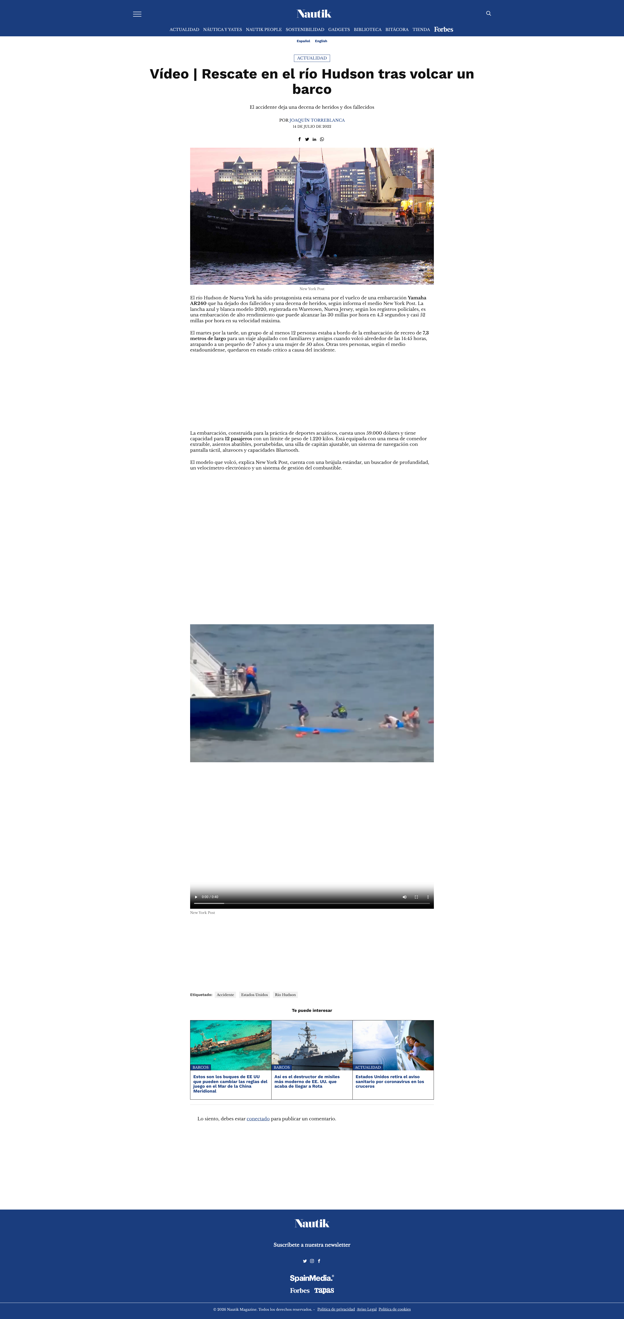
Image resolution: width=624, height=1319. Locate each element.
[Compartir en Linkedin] (314, 139)
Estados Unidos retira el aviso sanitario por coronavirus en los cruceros (390, 1082)
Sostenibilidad (305, 29)
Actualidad (184, 29)
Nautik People (264, 29)
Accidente (225, 995)
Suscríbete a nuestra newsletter (312, 1245)
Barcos (201, 1067)
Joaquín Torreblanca (317, 120)
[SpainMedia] (312, 1279)
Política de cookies (395, 1309)
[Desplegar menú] (137, 13)
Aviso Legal (367, 1309)
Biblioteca (368, 29)
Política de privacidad (336, 1309)
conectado (258, 1119)
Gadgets (339, 29)
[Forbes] (300, 1291)
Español (303, 41)
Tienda (421, 29)
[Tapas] (324, 1292)
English (321, 41)
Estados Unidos (254, 995)
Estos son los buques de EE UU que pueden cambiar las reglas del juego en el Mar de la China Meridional (230, 1084)
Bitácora (397, 29)
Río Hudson (285, 995)
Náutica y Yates (222, 29)
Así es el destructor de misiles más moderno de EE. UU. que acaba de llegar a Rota (307, 1082)
